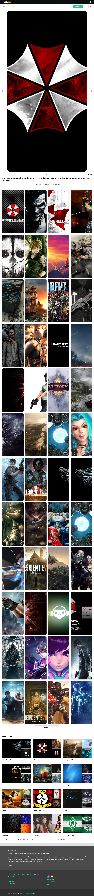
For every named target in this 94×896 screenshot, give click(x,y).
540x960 (29, 874)
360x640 (19, 874)
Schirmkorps (46, 184)
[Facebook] (48, 877)
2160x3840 (34, 874)
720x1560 (10, 874)
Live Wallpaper (11, 881)
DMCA (34, 893)
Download (78, 6)
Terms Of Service (29, 893)
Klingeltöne (10, 879)
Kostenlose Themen (12, 883)
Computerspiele (56, 184)
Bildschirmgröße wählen (51, 881)
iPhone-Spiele (11, 878)
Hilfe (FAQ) (49, 884)
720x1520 (39, 874)
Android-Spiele (11, 876)
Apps (9, 885)
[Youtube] (52, 877)
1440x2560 (15, 874)
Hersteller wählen (50, 879)
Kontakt (48, 882)
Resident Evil (37, 184)
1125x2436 (24, 874)
